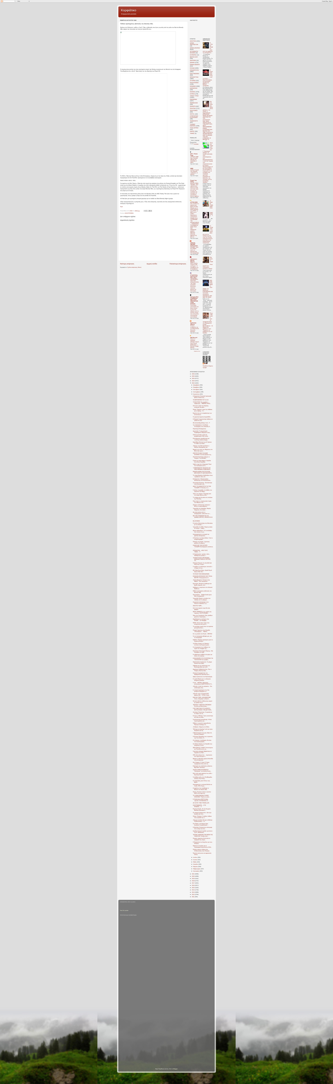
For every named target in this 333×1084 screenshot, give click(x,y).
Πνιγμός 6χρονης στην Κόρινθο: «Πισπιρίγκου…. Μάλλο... (201, 631)
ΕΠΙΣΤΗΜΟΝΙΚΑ (194, 73)
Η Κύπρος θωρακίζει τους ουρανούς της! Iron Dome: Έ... (203, 737)
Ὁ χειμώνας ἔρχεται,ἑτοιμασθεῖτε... (202, 417)
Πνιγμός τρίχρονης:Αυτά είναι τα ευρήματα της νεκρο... (201, 839)
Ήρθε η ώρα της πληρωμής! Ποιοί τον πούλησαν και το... (202, 465)
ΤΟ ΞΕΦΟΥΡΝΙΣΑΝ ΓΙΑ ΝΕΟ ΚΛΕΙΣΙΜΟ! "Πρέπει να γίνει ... (201, 796)
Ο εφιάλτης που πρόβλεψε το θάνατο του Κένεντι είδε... (201, 788)
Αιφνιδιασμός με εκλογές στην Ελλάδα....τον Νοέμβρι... (201, 619)
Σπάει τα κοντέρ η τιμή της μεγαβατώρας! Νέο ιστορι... (201, 435)
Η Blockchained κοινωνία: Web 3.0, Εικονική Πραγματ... (202, 733)
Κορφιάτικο (128, 10)
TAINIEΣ (192, 133)
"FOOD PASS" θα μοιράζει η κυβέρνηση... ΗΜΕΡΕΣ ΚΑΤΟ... (202, 402)
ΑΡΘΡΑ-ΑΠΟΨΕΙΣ (195, 48)
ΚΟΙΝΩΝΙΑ (193, 86)
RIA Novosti (193, 337)
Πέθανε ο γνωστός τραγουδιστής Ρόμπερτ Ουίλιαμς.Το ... (202, 724)
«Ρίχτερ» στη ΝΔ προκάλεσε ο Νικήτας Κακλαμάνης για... (201, 446)
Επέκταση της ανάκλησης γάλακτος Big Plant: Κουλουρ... (202, 766)
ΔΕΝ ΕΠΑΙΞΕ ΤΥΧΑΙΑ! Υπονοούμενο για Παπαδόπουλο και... (203, 748)
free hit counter (124, 910)
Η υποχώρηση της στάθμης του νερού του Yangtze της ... (201, 648)
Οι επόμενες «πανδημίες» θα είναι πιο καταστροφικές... (202, 741)
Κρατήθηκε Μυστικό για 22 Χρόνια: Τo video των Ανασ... (202, 442)
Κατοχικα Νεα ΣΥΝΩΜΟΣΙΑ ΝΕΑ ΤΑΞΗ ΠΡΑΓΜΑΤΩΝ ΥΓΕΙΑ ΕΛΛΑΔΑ (194, 300)
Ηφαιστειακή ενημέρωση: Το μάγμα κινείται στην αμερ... (202, 662)
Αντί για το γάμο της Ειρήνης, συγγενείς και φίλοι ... (201, 406)
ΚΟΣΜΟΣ (192, 91)
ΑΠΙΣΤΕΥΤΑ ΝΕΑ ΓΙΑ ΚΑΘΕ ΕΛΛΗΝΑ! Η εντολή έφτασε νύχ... (202, 454)
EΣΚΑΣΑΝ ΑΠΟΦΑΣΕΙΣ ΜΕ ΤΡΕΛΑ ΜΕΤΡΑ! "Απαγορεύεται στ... (202, 577)
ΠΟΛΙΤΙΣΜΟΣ (194, 110)
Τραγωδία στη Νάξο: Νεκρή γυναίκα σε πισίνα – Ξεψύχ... (202, 527)
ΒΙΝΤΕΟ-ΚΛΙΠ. (194, 57)
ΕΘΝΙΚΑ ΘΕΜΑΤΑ (195, 64)
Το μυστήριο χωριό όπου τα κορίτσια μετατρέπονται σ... (203, 627)
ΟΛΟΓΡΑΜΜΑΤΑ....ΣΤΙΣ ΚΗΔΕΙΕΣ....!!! (199, 806)
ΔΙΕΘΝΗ (192, 62)
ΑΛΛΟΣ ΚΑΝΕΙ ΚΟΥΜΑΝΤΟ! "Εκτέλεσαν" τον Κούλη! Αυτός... (202, 770)
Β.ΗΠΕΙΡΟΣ (193, 55)
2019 (193, 878)
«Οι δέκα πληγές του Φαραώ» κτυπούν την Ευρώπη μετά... (201, 644)
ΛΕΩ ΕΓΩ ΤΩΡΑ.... (198, 605)
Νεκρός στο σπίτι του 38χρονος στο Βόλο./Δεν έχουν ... (202, 450)
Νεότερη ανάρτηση (127, 264)
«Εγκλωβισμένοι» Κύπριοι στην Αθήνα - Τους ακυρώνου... (201, 580)
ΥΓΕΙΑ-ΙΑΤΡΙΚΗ (194, 128)
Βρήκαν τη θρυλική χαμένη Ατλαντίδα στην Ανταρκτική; (203, 759)
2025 (193, 376)
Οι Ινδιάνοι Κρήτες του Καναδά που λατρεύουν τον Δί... (202, 744)
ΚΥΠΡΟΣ (192, 94)
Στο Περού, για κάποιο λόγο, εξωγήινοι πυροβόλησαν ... (201, 824)
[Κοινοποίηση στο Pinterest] (151, 211)
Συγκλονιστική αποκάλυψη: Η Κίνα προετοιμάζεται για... (202, 720)
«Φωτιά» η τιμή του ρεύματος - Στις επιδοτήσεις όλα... (202, 687)
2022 (193, 383)
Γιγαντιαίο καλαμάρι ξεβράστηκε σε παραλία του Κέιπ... (202, 752)
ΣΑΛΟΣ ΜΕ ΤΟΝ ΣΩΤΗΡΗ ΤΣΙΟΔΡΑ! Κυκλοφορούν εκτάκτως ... (203, 547)
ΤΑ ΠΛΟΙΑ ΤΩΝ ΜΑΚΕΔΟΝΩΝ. (201, 574)
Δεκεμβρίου (196, 385)
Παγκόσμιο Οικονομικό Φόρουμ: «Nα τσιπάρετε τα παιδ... (203, 651)
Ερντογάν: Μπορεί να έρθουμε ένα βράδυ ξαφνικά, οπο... (202, 584)
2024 (193, 378)
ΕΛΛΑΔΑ (192, 68)
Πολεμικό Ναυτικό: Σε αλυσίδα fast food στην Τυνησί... (202, 563)
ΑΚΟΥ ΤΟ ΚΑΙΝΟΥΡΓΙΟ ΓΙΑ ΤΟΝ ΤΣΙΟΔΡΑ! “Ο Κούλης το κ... (202, 487)
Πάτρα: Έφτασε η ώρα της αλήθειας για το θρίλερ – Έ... (202, 410)
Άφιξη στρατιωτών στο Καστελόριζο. (202, 676)
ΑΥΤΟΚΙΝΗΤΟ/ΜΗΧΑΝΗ (194, 52)
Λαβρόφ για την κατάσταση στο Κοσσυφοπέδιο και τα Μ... (201, 666)
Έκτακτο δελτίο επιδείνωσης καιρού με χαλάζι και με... (202, 701)
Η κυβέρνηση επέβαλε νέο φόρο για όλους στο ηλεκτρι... (202, 655)
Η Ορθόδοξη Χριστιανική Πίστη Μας (194, 276)
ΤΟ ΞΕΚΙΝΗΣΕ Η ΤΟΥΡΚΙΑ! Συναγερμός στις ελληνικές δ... (202, 425)
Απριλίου (195, 864)
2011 (193, 896)
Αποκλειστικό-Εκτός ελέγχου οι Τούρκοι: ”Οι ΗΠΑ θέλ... (201, 457)
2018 (193, 880)
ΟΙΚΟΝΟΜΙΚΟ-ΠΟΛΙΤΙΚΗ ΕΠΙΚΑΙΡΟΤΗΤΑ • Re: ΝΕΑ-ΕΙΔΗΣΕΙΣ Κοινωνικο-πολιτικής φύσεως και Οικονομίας (194, 285)
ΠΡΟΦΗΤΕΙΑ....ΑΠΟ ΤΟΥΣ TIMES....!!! (200, 551)
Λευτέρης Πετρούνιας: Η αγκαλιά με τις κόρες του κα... (202, 713)
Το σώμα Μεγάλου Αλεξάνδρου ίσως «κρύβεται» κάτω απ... (203, 476)
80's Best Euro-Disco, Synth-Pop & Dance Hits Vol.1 (202, 571)
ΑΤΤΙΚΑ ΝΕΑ (194, 202)
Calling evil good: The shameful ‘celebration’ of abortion (194, 172)
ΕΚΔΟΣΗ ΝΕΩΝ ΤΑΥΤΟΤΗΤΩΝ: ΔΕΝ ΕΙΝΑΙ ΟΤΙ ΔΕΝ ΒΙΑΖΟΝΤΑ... (203, 472)
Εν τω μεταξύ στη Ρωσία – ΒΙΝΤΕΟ (202, 633)
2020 (193, 876)
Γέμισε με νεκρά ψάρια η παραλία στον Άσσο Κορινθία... (202, 461)
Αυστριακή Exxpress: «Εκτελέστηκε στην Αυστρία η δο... (202, 483)
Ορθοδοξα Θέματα (193, 323)
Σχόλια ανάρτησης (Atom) (134, 267)
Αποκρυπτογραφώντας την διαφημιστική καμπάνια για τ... (201, 673)
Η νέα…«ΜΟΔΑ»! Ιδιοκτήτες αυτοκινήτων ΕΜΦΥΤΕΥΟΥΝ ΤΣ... (203, 683)
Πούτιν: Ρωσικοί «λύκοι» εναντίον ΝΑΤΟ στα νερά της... (202, 792)
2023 (193, 380)
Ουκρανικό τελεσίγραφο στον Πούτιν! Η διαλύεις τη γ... (201, 602)
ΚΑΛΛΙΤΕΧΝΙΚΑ (129, 213)
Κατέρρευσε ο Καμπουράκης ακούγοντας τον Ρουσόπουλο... (202, 479)
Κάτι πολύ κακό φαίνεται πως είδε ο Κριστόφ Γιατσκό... (202, 774)
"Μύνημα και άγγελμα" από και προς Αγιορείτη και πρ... (203, 730)
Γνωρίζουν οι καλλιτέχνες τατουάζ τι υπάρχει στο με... (202, 567)
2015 (193, 887)
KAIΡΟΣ (192, 131)
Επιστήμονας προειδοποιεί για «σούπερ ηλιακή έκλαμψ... (201, 439)
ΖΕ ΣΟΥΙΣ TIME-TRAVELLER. (201, 803)
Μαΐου (195, 862)
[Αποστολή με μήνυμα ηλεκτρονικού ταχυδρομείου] (144, 211)
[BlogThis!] (146, 211)
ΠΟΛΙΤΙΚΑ (193, 108)
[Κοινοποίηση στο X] (148, 211)
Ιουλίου (195, 857)
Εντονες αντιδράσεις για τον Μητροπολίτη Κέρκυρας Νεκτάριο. (194, 328)
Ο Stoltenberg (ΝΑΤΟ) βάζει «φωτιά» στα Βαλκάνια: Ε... (201, 800)
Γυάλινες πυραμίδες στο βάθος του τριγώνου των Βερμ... (202, 490)
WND (191, 168)
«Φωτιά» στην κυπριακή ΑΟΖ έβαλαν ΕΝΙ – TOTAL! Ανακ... (201, 694)
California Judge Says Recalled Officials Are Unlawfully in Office (194, 159)
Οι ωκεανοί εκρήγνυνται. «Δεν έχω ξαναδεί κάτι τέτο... (202, 813)
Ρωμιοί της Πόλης (193, 181)
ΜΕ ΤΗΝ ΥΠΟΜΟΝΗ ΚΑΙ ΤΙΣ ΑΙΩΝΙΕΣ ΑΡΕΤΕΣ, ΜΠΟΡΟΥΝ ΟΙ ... (202, 517)
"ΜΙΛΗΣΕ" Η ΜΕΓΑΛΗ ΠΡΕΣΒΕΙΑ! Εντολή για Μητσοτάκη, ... (202, 705)
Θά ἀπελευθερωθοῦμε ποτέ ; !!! (201, 423)
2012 (193, 894)
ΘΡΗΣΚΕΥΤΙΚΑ (194, 77)
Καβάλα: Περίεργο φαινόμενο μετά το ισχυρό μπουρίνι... (203, 640)
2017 (193, 883)
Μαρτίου (195, 866)
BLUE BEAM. (196, 521)
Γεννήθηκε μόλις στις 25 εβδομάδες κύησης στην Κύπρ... (202, 777)
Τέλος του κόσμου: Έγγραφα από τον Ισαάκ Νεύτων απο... (202, 494)
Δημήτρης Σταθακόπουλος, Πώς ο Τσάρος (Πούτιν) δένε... (202, 670)
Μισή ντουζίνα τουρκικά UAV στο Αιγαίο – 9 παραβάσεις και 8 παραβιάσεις (194, 266)
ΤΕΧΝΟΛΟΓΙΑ (194, 121)
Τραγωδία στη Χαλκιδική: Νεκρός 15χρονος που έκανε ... (202, 509)
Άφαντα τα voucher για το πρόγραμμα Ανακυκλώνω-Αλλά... (202, 846)
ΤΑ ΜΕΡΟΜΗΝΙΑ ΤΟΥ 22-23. (201, 400)
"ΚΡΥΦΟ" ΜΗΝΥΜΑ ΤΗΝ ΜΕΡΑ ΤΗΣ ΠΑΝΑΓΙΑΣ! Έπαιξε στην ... (203, 835)
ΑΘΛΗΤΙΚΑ (193, 41)
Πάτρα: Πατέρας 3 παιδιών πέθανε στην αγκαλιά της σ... (202, 817)
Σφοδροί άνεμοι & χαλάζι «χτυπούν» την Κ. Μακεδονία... (203, 831)
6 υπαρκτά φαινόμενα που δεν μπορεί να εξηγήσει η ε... (201, 690)
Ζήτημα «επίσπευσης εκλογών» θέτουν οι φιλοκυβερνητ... (201, 505)
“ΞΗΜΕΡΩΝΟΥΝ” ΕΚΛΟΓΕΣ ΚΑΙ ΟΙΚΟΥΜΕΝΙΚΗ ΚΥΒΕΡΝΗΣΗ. (202, 468)
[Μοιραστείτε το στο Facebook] (149, 211)
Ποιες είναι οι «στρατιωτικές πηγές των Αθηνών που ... (202, 501)
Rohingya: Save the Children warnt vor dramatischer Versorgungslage (194, 250)
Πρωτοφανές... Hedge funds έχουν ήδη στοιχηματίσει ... (202, 595)
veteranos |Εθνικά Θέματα (193, 260)
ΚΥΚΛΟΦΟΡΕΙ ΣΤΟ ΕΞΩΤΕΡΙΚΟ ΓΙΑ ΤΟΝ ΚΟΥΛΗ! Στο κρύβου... (203, 659)
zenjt (205, 363)
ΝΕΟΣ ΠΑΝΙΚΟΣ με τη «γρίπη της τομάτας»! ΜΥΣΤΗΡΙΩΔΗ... (202, 612)
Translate (195, 144)
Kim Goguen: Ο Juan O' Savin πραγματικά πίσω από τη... (201, 763)
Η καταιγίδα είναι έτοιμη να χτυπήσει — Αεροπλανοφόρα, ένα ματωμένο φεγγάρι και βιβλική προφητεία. (208, 77)
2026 (193, 374)
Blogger (175, 1069)
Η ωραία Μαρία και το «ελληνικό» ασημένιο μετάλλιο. (202, 679)
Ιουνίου (195, 859)
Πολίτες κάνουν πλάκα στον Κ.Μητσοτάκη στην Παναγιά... (201, 850)
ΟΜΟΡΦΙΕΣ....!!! (211, 215)
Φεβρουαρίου (197, 868)
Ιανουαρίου (196, 871)
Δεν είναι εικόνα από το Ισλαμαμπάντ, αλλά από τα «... (202, 513)
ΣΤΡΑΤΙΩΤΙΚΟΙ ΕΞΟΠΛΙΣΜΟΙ (194, 116)
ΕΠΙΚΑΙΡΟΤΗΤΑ (194, 70)
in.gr (121, 206)
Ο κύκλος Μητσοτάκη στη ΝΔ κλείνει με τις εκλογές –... (203, 524)
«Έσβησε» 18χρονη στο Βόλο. (201, 727)
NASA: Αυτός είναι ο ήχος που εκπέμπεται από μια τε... (201, 623)
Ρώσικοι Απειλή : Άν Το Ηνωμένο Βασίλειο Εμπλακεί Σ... (202, 809)
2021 (193, 874)
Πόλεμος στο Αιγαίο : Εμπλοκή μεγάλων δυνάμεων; (201, 542)
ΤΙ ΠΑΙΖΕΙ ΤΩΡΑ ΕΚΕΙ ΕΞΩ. (211, 204)
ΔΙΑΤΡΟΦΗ (193, 60)
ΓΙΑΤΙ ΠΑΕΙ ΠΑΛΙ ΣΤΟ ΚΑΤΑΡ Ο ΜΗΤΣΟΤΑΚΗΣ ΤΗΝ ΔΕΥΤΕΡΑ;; (202, 709)
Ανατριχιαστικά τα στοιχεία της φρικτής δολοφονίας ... (201, 535)
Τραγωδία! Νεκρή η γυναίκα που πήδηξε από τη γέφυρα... (201, 599)
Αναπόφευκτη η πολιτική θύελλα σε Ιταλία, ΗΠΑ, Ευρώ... (202, 785)
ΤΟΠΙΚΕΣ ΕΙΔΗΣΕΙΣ (192, 125)
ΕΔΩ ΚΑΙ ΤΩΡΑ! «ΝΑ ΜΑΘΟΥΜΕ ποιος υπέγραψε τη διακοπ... (202, 698)
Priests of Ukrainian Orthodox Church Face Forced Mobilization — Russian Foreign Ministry (194, 343)
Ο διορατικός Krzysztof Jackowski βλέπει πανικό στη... (202, 396)
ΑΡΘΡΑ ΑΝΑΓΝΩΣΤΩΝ (194, 44)
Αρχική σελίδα (152, 264)
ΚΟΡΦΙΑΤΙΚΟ (193, 88)
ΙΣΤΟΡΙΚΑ (192, 80)
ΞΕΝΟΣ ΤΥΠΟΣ (194, 96)
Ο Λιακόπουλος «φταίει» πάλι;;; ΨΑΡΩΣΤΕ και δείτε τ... (201, 554)
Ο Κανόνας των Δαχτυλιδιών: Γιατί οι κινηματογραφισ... (203, 538)
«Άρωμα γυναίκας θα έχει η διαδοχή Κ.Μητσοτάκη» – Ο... (202, 820)
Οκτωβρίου (196, 389)
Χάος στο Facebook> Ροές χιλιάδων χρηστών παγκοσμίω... (202, 616)
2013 (193, 892)
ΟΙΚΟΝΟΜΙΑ (193, 99)
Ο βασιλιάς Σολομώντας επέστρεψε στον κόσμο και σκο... (202, 828)
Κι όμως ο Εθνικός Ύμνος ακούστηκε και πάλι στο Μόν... (203, 716)
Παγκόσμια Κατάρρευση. (199, 428)
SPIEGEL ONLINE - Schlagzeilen (194, 244)
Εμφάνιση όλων (197, 351)
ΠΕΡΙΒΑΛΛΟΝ (194, 103)
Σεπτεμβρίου (196, 392)
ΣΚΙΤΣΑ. (192, 114)
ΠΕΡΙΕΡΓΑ (193, 106)
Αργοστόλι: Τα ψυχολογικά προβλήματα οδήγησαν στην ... (202, 431)
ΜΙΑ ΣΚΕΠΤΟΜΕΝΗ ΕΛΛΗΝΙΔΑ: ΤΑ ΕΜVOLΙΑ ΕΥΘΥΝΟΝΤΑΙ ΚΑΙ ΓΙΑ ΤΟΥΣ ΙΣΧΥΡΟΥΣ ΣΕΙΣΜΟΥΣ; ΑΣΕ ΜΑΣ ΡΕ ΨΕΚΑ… (208, 289)
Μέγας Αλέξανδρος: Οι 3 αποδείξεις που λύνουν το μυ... (202, 531)
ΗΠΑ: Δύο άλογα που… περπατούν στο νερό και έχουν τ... (202, 755)
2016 (193, 885)
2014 (193, 890)
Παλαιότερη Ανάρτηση (178, 264)
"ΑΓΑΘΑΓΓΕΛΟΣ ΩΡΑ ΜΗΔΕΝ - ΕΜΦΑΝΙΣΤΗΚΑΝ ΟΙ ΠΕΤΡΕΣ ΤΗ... (202, 559)
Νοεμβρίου (196, 387)
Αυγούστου (196, 394)
